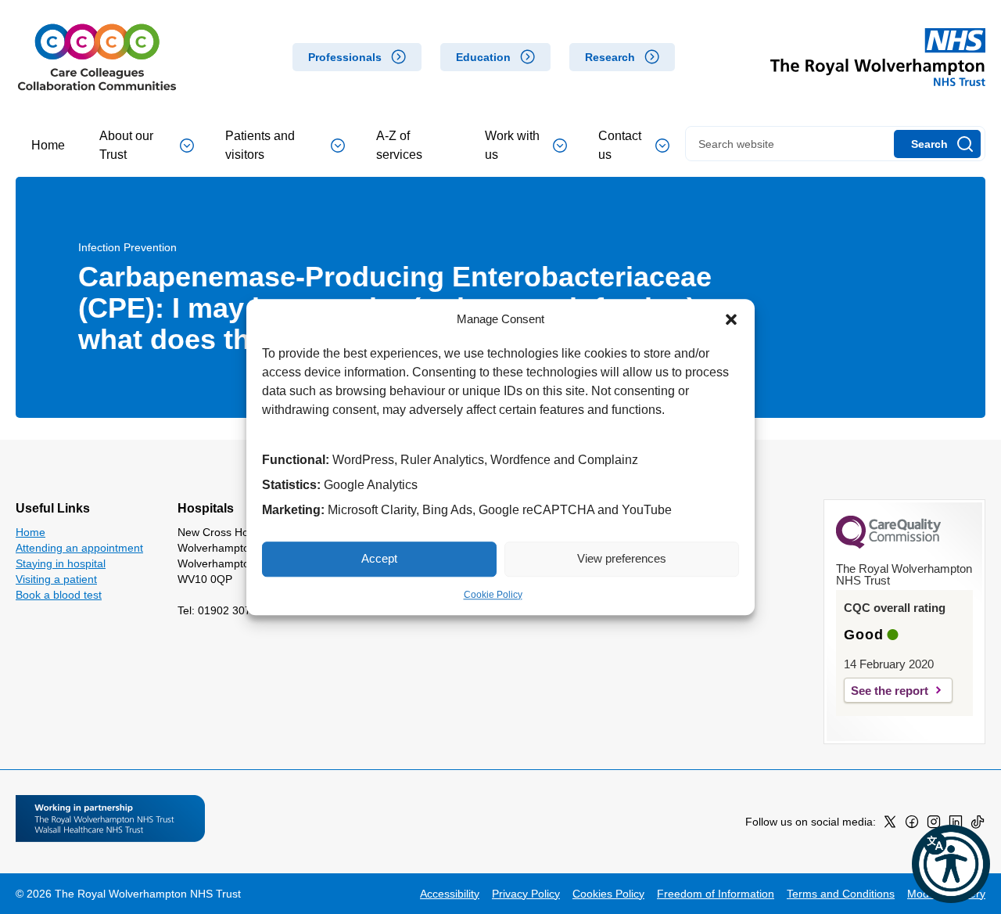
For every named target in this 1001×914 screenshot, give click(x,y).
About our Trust (126, 145)
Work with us (512, 145)
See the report (889, 690)
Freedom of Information (715, 893)
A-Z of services (399, 145)
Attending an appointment (79, 548)
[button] (731, 320)
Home (48, 145)
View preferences (621, 558)
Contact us (619, 145)
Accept (379, 558)
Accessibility (449, 893)
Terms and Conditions (841, 893)
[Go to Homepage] (97, 57)
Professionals (345, 57)
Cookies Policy (608, 893)
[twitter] (890, 825)
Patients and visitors (260, 145)
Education (483, 57)
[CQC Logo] (888, 544)
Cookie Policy (493, 594)
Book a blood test (59, 594)
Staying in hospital (61, 563)
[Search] (937, 144)
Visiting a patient (56, 579)
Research (610, 57)
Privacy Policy (526, 893)
